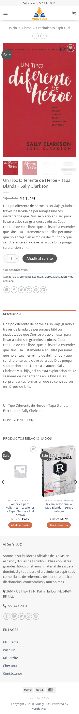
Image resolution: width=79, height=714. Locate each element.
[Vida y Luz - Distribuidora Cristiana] (39, 13)
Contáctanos (12, 673)
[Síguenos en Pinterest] (36, 616)
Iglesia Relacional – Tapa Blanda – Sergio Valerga (59, 507)
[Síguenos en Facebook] (6, 616)
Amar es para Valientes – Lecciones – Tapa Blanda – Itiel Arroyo (20, 509)
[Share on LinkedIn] (43, 289)
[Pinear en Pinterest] (36, 289)
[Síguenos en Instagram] (14, 616)
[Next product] (35, 36)
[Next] (69, 100)
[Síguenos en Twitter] (21, 616)
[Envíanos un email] (28, 616)
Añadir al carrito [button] (20, 525)
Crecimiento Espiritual (53, 28)
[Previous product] (43, 36)
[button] (5, 13)
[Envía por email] (28, 289)
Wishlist (9, 650)
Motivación (60, 276)
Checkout (10, 666)
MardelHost (39, 709)
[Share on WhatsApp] (6, 289)
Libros (26, 28)
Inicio (13, 28)
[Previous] (9, 100)
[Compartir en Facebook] (14, 289)
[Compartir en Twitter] (21, 289)
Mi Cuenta (10, 642)
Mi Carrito (10, 658)
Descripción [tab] (12, 314)
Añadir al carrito (40, 258)
